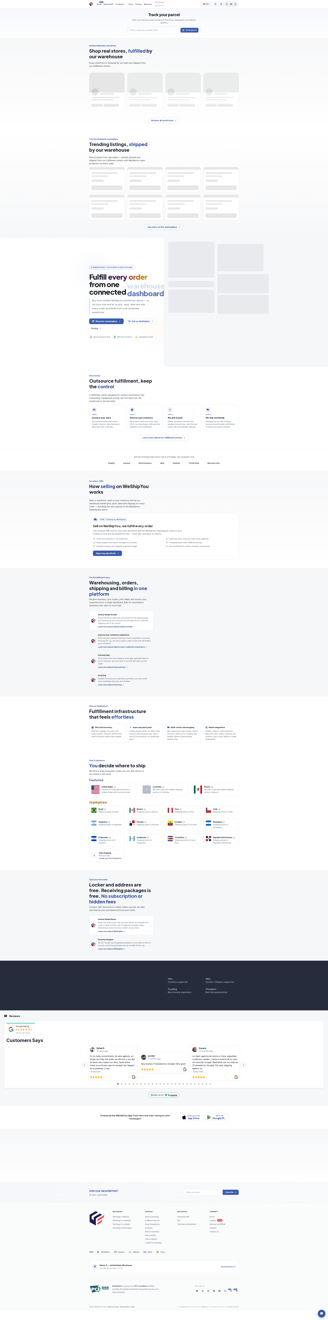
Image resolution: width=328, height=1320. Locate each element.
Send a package (152, 1213)
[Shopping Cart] (215, 4)
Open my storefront (106, 553)
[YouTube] (197, 1287)
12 (160, 1083)
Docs (131, 4)
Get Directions (227, 1263)
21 (194, 1083)
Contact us (214, 1228)
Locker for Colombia (153, 1239)
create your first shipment (110, 858)
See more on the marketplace (162, 227)
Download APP (183, 1213)
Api (178, 1217)
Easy (176, 284)
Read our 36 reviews (23, 1033)
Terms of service (113, 1303)
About (212, 1213)
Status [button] (224, 247)
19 (187, 1083)
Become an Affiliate (217, 1221)
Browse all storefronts (162, 120)
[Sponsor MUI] (94, 855)
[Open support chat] (321, 1313)
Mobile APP (108, 4)
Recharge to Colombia (122, 1217)
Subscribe (229, 1189)
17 (179, 1083)
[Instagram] (208, 1287)
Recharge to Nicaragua (122, 1224)
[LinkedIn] (214, 1287)
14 (168, 1083)
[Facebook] (219, 1287)
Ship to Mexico (151, 1236)
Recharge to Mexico (121, 1213)
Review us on (157, 1095)
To (191, 284)
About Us (148, 4)
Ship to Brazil (150, 1232)
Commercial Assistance (186, 1221)
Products (120, 4)
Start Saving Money (124, 1164)
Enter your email (174, 923)
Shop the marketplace (106, 325)
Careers (213, 1217)
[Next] (97, 971)
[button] (84, 1065)
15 (171, 1083)
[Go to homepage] (91, 4)
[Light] (227, 4)
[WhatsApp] (225, 1287)
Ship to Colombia (152, 1228)
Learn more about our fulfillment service (162, 437)
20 (191, 1083)
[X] (202, 1287)
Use (206, 284)
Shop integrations (152, 1221)
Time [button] (264, 247)
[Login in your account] (221, 4)
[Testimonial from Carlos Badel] (152, 971)
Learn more (159, 1314)
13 (164, 1083)
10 (152, 1083)
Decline (192, 1309)
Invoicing (148, 1224)
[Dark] (235, 4)
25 (210, 1083)
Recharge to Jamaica (121, 1221)
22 (198, 1083)
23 (202, 1083)
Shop (99, 3)
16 (175, 1083)
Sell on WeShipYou (141, 325)
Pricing (138, 4)
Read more (96, 1072)
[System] (231, 4)
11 (156, 1083)
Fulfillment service (152, 1217)
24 (206, 1083)
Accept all (202, 1309)
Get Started (228, 928)
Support (213, 1224)
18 (183, 1083)
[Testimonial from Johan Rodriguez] (150, 971)
